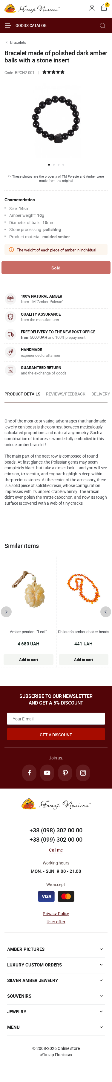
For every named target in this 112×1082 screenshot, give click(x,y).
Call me (56, 850)
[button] (49, 165)
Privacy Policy (56, 913)
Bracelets (18, 42)
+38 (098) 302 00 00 (56, 830)
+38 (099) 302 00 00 (56, 839)
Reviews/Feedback (65, 394)
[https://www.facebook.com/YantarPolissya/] (29, 773)
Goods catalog (31, 25)
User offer (56, 921)
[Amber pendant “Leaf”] (28, 589)
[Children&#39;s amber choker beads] (84, 589)
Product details (22, 394)
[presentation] (6, 611)
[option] (22, 395)
